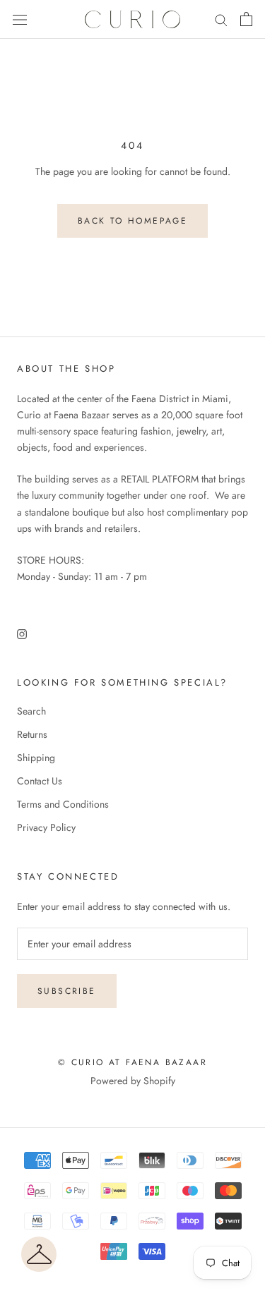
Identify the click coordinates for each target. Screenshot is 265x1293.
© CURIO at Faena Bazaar (132, 1062)
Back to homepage (132, 220)
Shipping (36, 758)
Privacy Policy (46, 827)
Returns (32, 734)
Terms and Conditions (63, 804)
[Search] (221, 19)
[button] (39, 1254)
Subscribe (66, 991)
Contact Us (39, 781)
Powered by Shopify (132, 1081)
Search (31, 711)
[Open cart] (246, 19)
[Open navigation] (20, 19)
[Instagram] (22, 633)
